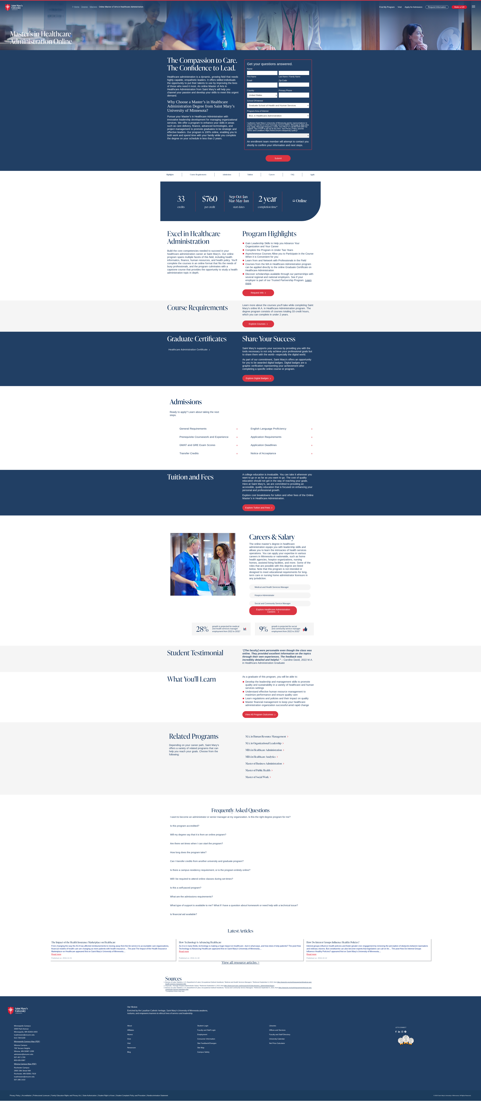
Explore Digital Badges (257, 378)
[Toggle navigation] (473, 6)
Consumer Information (206, 1039)
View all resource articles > (240, 962)
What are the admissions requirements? (191, 896)
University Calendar (277, 1039)
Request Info (257, 292)
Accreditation (27, 1095)
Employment (202, 1034)
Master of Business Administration (264, 763)
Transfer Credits (189, 453)
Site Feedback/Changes (206, 1043)
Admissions (227, 174)
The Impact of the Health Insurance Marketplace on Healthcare (83, 942)
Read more (56, 954)
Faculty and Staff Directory (279, 1034)
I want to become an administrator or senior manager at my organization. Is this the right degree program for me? (230, 817)
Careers (272, 174)
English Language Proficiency (268, 428)
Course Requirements (198, 174)
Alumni (130, 1034)
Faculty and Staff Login (206, 1030)
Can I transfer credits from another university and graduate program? (207, 861)
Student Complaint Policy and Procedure (131, 1095)
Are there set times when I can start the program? (196, 843)
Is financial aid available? (183, 914)
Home (76, 7)
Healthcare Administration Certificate (188, 349)
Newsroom (131, 1048)
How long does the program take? (188, 852)
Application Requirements (266, 436)
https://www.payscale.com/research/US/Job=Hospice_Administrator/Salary (249, 986)
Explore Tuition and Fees (258, 507)
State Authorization (90, 1095)
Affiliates (130, 1030)
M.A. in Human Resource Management (266, 736)
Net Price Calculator (277, 1043)
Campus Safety (203, 1052)
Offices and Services (277, 1030)
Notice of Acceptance (263, 453)
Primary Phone (286, 91)
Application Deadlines (264, 445)
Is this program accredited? (184, 826)
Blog (129, 1052)
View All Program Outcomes (259, 714)
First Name (251, 77)
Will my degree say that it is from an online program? (198, 834)
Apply (312, 174)
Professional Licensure (42, 1095)
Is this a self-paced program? (185, 887)
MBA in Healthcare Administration (264, 750)
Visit (399, 8)
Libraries (272, 1026)
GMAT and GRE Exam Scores (197, 445)
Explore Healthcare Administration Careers (273, 610)
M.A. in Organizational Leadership (264, 743)
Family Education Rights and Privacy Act (66, 1095)
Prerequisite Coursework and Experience (203, 436)
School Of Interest (255, 101)
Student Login (202, 1026)
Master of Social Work (257, 777)
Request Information (435, 8)
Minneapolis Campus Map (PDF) (27, 1041)
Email (250, 81)
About (129, 1026)
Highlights (170, 174)
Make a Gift (459, 8)
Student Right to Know (106, 1095)
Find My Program (387, 8)
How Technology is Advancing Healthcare (200, 942)
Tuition (250, 174)
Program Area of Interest (258, 111)
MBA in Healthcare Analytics (261, 756)
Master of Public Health (258, 770)
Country (251, 91)
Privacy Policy (15, 1095)
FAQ (292, 174)
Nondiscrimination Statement (157, 1095)
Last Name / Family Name (289, 77)
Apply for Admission (412, 8)
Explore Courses (257, 324)
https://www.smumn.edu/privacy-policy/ (281, 130)
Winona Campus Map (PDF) (25, 1064)
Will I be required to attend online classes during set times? (201, 878)
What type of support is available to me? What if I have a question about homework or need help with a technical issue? (234, 905)
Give (129, 1039)
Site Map (200, 1048)
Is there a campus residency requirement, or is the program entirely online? (210, 870)
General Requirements (193, 428)
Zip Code (283, 81)
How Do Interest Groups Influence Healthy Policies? (333, 942)
